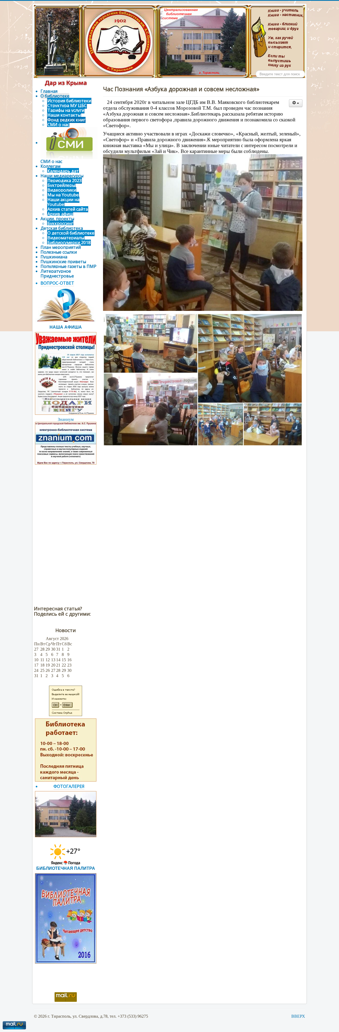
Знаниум (66, 419)
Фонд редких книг (66, 120)
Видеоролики (61, 190)
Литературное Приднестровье (57, 273)
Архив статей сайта (67, 209)
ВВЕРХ (298, 1016)
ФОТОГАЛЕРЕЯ (68, 786)
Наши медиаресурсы (62, 176)
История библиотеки (69, 101)
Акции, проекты (57, 219)
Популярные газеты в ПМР (68, 266)
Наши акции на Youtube (63, 202)
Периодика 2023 (64, 180)
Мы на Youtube (63, 195)
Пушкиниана (54, 257)
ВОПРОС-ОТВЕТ (57, 283)
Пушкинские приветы (63, 261)
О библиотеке (55, 96)
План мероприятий (61, 247)
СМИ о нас (58, 124)
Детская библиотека (62, 228)
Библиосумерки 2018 (69, 242)
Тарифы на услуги (65, 110)
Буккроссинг (60, 223)
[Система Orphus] (65, 700)
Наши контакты (64, 115)
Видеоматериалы (65, 238)
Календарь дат (63, 171)
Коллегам (50, 166)
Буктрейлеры (61, 185)
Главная (49, 91)
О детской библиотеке (70, 233)
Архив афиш (60, 214)
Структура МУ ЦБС (67, 105)
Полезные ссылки (59, 252)
